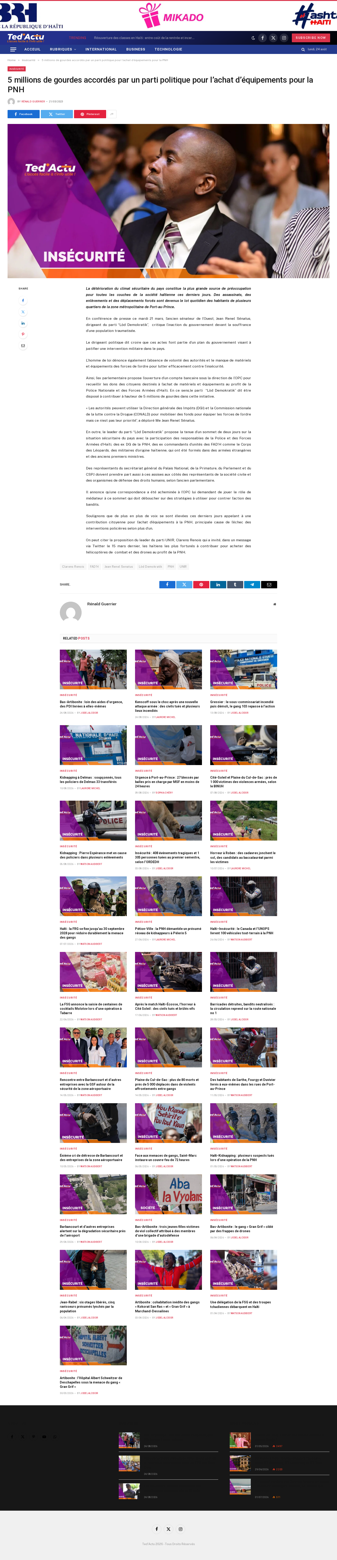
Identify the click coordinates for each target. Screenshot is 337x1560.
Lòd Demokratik (150, 566)
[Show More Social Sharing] (111, 114)
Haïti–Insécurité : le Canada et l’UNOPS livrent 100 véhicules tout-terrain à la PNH (241, 931)
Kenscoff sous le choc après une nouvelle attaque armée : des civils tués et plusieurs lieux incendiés (167, 706)
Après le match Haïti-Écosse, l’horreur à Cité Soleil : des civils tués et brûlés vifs (165, 1006)
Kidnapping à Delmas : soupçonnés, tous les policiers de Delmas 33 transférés (91, 780)
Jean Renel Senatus (119, 566)
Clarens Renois (73, 566)
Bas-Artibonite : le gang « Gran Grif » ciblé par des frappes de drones (241, 1229)
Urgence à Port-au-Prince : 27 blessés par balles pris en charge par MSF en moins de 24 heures (167, 782)
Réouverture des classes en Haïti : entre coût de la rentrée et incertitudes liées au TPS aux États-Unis (145, 38)
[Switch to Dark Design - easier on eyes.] (253, 38)
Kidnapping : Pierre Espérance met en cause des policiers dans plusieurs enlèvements (93, 855)
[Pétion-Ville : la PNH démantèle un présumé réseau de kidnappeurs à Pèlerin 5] (168, 896)
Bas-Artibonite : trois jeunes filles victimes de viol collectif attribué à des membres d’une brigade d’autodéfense (167, 1231)
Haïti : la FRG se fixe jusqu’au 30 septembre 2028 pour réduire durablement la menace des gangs (92, 933)
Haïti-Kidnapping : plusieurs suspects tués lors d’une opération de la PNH (242, 1158)
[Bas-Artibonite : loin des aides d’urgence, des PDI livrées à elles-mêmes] (93, 670)
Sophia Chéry (164, 792)
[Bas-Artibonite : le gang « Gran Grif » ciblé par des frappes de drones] (243, 1194)
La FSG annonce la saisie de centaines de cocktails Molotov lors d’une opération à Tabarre (91, 1008)
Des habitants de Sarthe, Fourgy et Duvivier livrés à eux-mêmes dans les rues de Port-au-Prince (243, 1084)
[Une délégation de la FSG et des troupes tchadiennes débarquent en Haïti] (243, 1270)
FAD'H (94, 566)
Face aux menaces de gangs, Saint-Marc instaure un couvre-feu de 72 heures (166, 1158)
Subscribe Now (311, 37)
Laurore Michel (165, 717)
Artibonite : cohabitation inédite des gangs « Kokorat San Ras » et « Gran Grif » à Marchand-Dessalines (167, 1306)
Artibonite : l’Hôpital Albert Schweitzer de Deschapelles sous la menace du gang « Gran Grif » (91, 1382)
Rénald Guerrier (33, 101)
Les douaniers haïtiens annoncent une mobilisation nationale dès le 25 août (172, 1488)
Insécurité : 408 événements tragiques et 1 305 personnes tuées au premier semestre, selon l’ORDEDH (167, 857)
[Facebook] (23, 300)
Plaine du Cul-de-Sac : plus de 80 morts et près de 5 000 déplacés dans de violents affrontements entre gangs (167, 1084)
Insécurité (16, 68)
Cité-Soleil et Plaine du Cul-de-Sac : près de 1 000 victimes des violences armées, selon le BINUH (243, 782)
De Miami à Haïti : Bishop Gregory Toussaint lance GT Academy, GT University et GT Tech (289, 1460)
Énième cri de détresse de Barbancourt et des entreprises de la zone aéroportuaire (91, 1158)
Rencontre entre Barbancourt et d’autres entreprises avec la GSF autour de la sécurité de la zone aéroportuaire (90, 1084)
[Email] (23, 345)
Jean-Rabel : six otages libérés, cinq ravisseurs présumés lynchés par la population (87, 1306)
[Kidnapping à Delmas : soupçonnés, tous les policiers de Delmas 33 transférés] (93, 745)
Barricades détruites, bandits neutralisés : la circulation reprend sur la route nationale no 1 (243, 1008)
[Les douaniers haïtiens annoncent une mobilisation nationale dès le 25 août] (129, 1491)
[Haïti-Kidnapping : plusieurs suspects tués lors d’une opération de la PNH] (243, 1123)
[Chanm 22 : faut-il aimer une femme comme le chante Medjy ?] (240, 1440)
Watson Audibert (91, 864)
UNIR (183, 566)
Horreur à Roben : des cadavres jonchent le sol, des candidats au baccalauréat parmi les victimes (243, 857)
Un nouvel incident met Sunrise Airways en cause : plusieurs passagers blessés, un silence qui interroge (292, 1486)
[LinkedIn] (23, 323)
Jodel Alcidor (89, 713)
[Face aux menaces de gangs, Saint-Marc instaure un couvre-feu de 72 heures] (168, 1123)
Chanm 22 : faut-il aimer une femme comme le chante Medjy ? (289, 1437)
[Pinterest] (23, 334)
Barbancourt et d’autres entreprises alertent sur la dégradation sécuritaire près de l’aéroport (93, 1231)
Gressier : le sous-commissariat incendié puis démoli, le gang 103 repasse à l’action (242, 704)
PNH (171, 566)
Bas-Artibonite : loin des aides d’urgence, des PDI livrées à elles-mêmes (91, 704)
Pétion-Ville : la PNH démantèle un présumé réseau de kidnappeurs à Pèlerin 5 (168, 931)
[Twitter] (23, 311)
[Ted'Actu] (25, 38)
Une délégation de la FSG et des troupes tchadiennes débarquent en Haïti (240, 1304)
